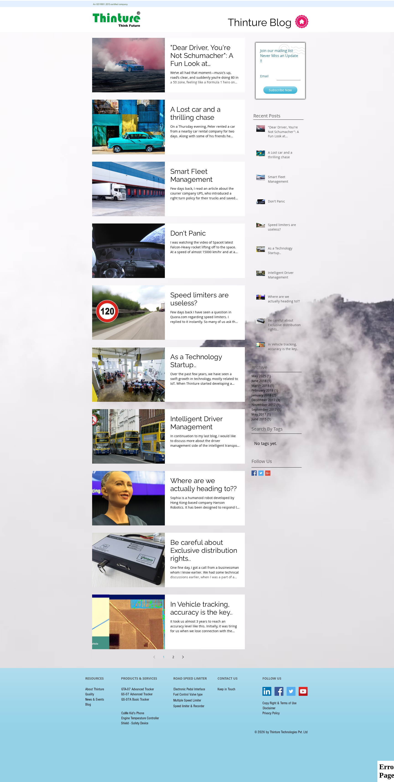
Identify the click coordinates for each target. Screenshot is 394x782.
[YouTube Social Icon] (303, 691)
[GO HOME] (302, 22)
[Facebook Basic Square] (254, 473)
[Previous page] (154, 657)
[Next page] (183, 657)
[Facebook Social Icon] (279, 691)
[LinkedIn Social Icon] (266, 691)
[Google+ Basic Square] (267, 473)
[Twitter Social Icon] (291, 691)
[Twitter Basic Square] (261, 473)
